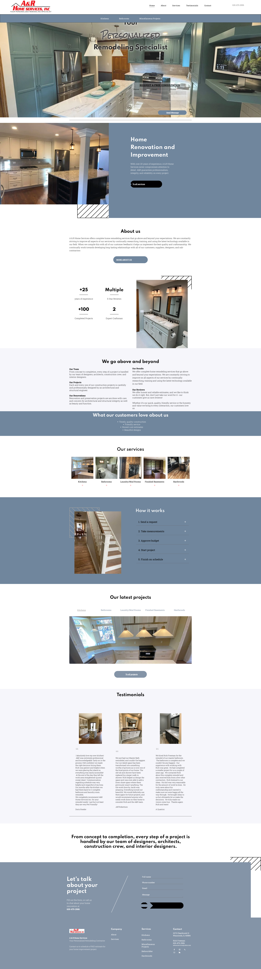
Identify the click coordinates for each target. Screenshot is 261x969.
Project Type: (139, 98)
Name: (136, 89)
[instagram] (179, 949)
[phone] (185, 949)
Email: (155, 89)
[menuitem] (152, 5)
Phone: (173, 89)
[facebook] (174, 949)
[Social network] (179, 952)
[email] (174, 952)
